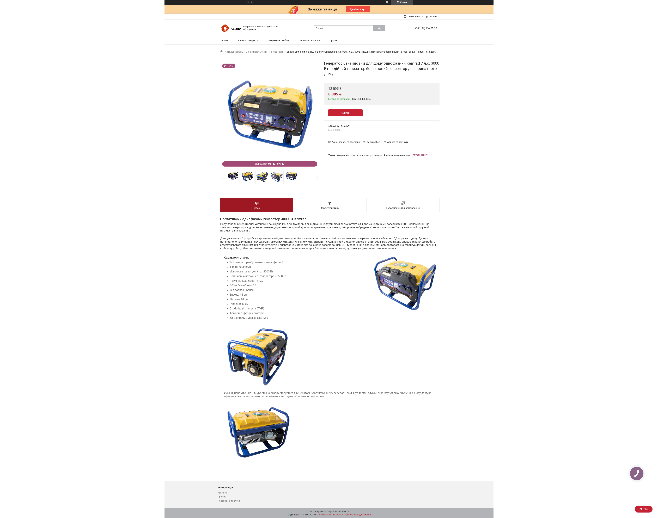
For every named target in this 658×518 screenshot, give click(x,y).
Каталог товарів (247, 40)
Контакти (223, 492)
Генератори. (276, 51)
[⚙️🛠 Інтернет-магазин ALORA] (231, 28)
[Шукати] (379, 28)
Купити (346, 112)
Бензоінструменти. (256, 51)
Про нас (334, 40)
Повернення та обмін (278, 40)
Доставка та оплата (309, 40)
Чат (646, 509)
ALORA (225, 40)
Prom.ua (345, 511)
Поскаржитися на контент (330, 515)
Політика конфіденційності (358, 515)
